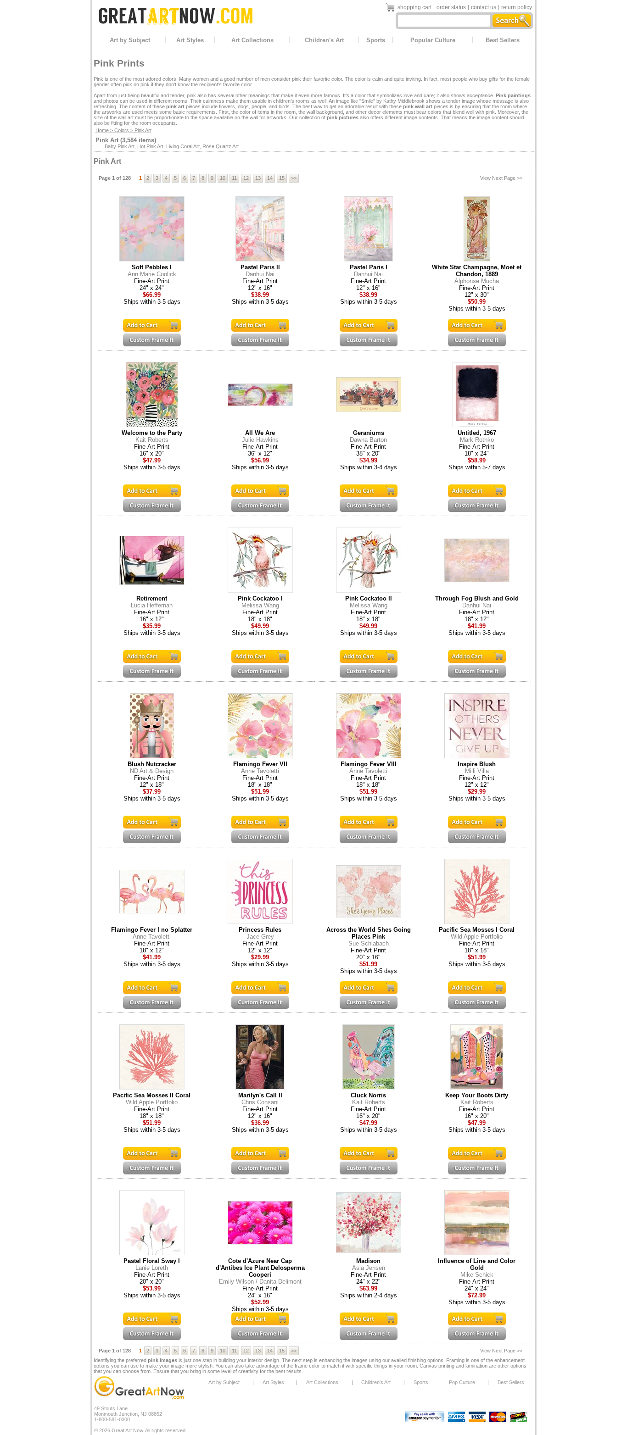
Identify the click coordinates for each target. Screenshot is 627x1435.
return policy (516, 7)
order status (451, 7)
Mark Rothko (477, 439)
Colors (121, 130)
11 (234, 178)
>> (294, 178)
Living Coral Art (183, 146)
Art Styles (190, 40)
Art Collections (252, 40)
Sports (375, 40)
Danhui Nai (260, 274)
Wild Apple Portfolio (477, 936)
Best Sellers (503, 40)
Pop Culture (462, 1382)
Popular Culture (432, 40)
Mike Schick (476, 1274)
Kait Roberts (151, 439)
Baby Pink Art (119, 146)
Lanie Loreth (151, 1267)
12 (246, 178)
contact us (483, 7)
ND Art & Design (152, 771)
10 (222, 178)
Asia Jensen (368, 1267)
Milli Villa (477, 771)
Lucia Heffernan (152, 605)
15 (282, 178)
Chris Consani (260, 1102)
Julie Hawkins (260, 439)
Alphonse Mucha (476, 281)
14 (270, 178)
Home (102, 130)
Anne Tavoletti (260, 771)
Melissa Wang (260, 605)
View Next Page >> (501, 178)
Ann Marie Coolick (152, 274)
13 (258, 178)
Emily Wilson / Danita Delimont (260, 1281)
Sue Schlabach (368, 943)
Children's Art (324, 40)
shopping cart (414, 7)
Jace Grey (260, 936)
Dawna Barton (368, 439)
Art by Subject (130, 40)
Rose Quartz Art (220, 146)
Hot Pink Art (150, 146)
